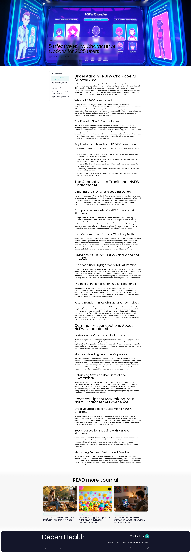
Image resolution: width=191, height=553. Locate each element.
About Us (132, 548)
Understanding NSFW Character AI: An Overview (60, 78)
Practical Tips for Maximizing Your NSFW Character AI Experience (60, 97)
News (118, 542)
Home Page (110, 542)
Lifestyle (53, 40)
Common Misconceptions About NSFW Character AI (60, 92)
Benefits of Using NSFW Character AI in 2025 (60, 87)
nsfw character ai (132, 84)
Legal (147, 548)
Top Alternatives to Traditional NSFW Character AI (59, 83)
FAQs (124, 542)
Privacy (138, 548)
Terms (142, 548)
